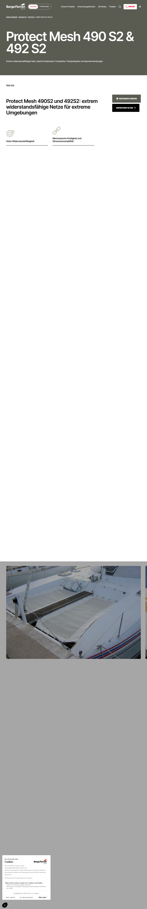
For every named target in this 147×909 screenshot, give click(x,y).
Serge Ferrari (11, 17)
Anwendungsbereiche (86, 6)
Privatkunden (44, 6)
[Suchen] (119, 6)
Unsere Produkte (68, 6)
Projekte (112, 6)
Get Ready (102, 6)
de (140, 7)
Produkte (23, 17)
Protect (31, 17)
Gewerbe (33, 6)
